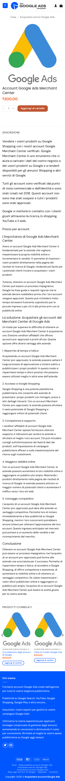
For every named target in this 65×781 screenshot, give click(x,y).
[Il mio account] (55, 5)
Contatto (53, 772)
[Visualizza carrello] (61, 5)
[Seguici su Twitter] (5, 745)
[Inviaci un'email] (11, 745)
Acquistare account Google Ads (32, 769)
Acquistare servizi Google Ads (37, 17)
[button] (5, 5)
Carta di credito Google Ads (48, 652)
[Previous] (2, 641)
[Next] (62, 641)
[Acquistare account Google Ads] (31, 5)
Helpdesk (42, 772)
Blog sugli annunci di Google (21, 772)
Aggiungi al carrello (33, 108)
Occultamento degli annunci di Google (16, 653)
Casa (13, 17)
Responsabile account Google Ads (35, 765)
